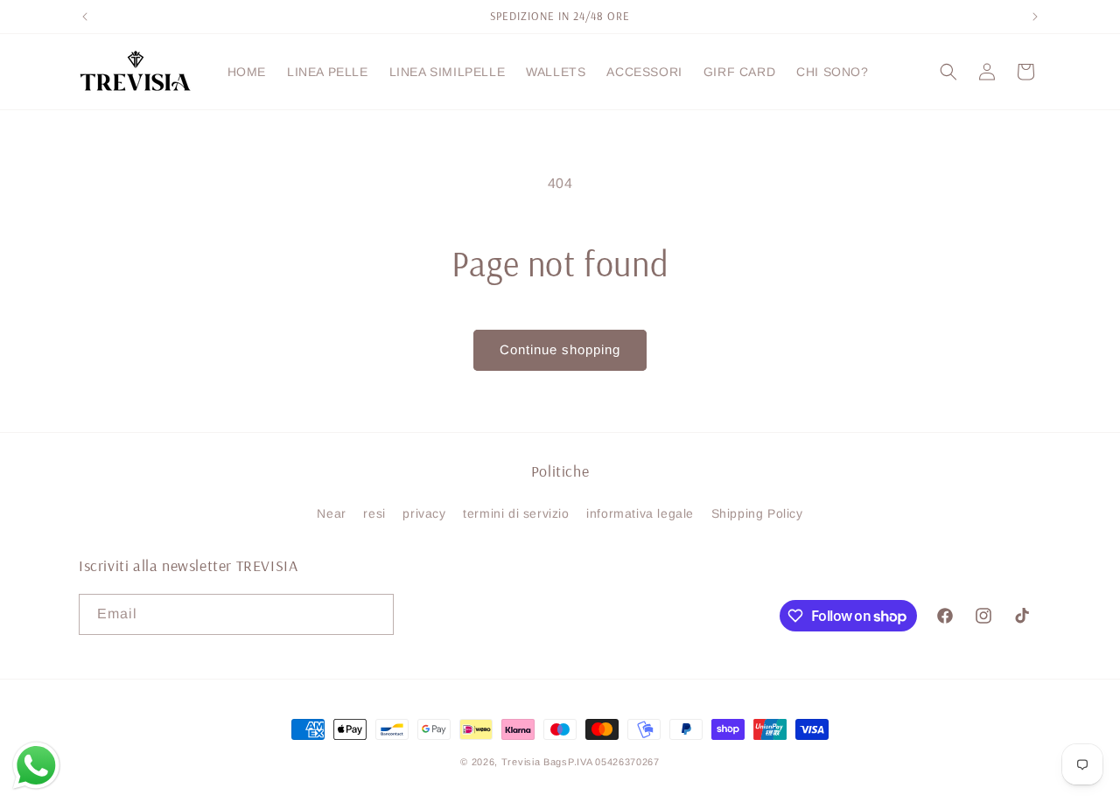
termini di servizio (516, 513)
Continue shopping (560, 349)
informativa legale (640, 513)
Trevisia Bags (534, 762)
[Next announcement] (1035, 16)
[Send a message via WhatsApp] (36, 765)
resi (374, 513)
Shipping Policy (757, 513)
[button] (948, 71)
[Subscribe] (373, 614)
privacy (423, 513)
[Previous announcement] (85, 16)
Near (331, 513)
